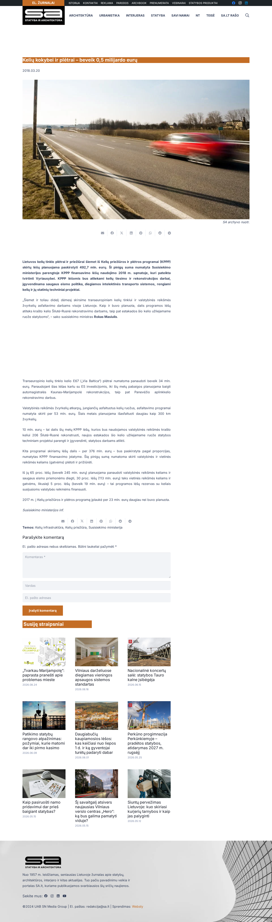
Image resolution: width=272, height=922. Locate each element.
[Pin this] (141, 233)
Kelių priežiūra (76, 527)
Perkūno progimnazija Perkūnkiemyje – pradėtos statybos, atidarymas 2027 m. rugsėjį (147, 743)
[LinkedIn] (58, 895)
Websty (137, 906)
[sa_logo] (44, 15)
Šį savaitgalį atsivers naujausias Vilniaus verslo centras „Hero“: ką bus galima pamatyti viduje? (96, 811)
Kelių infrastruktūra (49, 527)
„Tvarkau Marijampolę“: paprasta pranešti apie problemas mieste (44, 675)
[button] (247, 15)
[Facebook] (45, 895)
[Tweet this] (121, 233)
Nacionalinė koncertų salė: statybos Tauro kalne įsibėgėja (147, 675)
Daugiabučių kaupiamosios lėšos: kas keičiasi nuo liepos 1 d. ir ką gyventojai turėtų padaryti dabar (95, 743)
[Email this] (102, 233)
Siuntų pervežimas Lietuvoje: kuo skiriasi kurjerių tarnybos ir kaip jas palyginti (149, 809)
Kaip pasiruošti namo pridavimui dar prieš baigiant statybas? (42, 807)
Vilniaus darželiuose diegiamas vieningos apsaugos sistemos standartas (93, 677)
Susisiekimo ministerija (105, 527)
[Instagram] (52, 896)
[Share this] (112, 233)
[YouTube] (64, 895)
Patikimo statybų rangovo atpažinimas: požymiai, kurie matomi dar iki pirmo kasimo (44, 741)
